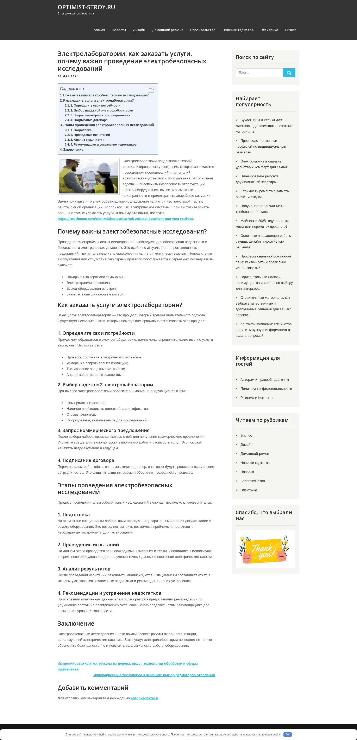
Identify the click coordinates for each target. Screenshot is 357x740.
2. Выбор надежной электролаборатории (101, 110)
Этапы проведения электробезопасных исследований (108, 125)
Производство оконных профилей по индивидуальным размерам (261, 146)
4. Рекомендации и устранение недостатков (103, 144)
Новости (119, 30)
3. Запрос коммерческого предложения (100, 115)
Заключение (73, 149)
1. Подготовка (81, 130)
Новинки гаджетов (238, 30)
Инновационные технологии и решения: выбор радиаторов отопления (154, 675)
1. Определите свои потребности (95, 105)
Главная (98, 30)
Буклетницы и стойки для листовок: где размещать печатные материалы (264, 126)
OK (288, 734)
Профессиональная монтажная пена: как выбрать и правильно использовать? (263, 262)
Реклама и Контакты (256, 398)
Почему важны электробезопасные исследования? (106, 95)
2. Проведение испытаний (90, 134)
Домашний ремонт (167, 30)
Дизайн (139, 30)
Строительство (202, 30)
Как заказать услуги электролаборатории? (98, 100)
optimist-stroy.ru (86, 7)
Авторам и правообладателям (264, 380)
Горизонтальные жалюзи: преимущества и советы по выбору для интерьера (264, 283)
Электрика (269, 30)
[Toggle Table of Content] (149, 89)
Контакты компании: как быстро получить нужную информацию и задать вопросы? (264, 330)
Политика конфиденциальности (266, 389)
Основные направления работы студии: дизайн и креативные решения (264, 241)
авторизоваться (144, 698)
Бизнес (290, 30)
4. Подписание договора (88, 120)
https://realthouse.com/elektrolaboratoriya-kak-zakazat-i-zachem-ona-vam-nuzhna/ (125, 219)
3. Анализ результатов (87, 139)
